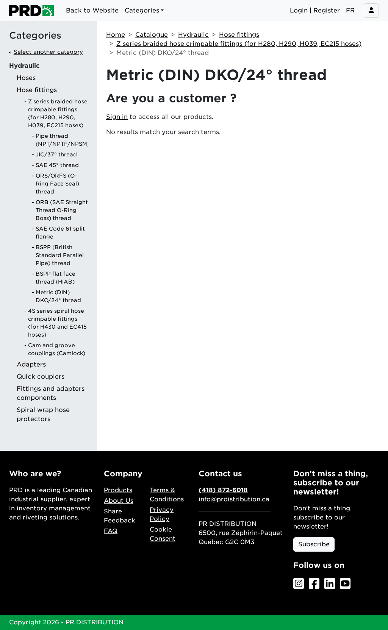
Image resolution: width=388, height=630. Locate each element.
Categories (35, 35)
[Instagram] (298, 584)
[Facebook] (314, 584)
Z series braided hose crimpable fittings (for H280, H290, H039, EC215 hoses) (238, 43)
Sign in (117, 116)
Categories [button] (142, 10)
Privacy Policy (162, 514)
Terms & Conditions (167, 495)
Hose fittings (239, 34)
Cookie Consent (162, 534)
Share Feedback (119, 516)
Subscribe (314, 544)
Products (118, 490)
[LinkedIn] (329, 584)
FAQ (110, 531)
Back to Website (92, 10)
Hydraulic (193, 34)
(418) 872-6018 (223, 490)
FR (350, 10)
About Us (118, 500)
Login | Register (315, 10)
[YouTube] (345, 584)
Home (115, 34)
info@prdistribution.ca (234, 499)
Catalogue (151, 34)
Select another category (48, 51)
